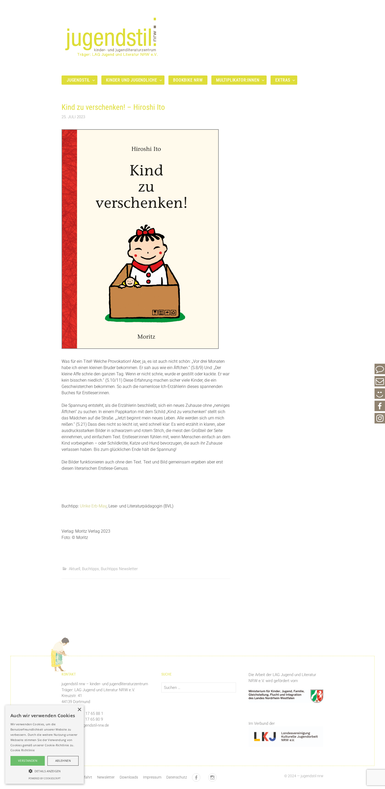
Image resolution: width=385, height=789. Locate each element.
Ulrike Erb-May (93, 506)
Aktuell (74, 568)
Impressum (152, 777)
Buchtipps (90, 568)
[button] (44, 771)
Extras (282, 80)
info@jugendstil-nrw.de (89, 725)
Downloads (129, 777)
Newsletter (106, 777)
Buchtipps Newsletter (119, 568)
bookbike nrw (188, 80)
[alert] (44, 744)
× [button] (79, 710)
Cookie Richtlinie (22, 750)
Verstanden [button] (27, 761)
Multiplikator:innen (238, 80)
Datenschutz (176, 777)
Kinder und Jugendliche (131, 80)
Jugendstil (78, 80)
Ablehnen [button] (63, 761)
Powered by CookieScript (44, 778)
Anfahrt (86, 777)
